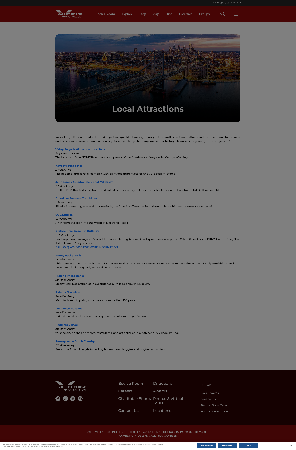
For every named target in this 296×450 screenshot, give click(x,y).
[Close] (291, 445)
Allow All (248, 445)
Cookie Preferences (206, 445)
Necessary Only (227, 445)
